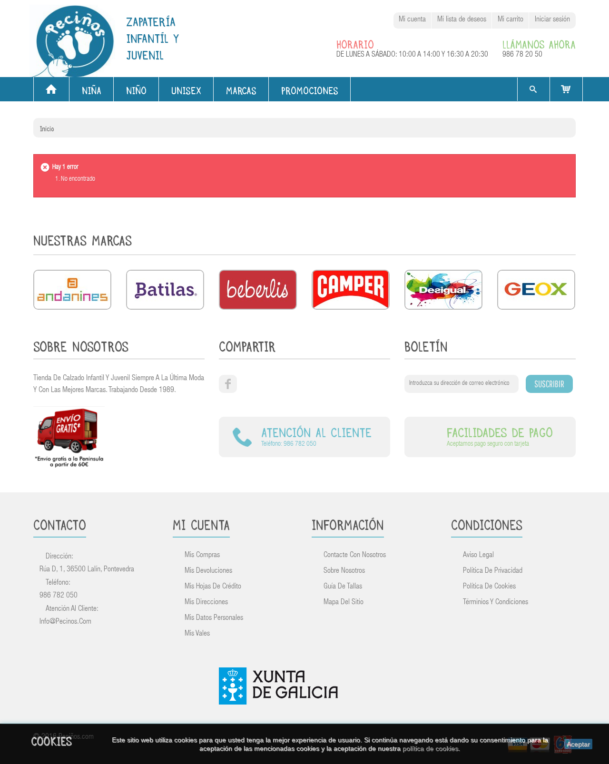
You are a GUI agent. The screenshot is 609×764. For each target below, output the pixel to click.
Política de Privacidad (492, 571)
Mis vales (197, 634)
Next (568, 242)
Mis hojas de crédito (213, 587)
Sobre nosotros (344, 571)
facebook (228, 384)
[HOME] (51, 89)
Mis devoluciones (208, 571)
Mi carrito (510, 20)
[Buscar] (533, 89)
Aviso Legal (478, 555)
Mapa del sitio (343, 603)
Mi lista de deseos (461, 20)
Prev (553, 242)
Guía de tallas (343, 587)
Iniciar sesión (552, 20)
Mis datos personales (214, 618)
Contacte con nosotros (355, 555)
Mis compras (202, 555)
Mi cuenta (412, 20)
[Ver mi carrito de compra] (566, 89)
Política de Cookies (489, 587)
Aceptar (578, 744)
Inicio (46, 127)
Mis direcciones (206, 603)
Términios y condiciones (495, 603)
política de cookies (430, 748)
